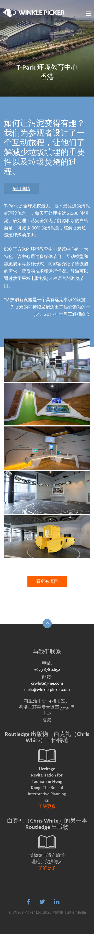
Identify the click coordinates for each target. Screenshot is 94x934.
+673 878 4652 (47, 669)
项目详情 (21, 189)
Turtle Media (75, 912)
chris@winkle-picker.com (47, 689)
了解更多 (47, 806)
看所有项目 (47, 581)
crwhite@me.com (47, 683)
